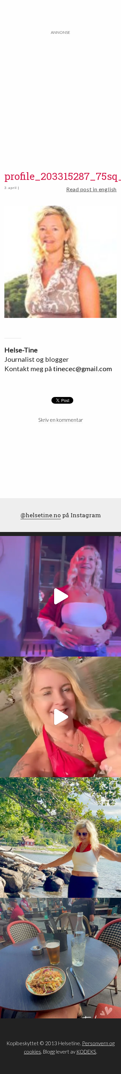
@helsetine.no (41, 515)
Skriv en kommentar (60, 420)
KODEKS (86, 1052)
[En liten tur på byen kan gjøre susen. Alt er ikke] (60, 596)
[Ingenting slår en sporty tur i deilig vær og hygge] (60, 837)
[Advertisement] (60, 96)
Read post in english (91, 189)
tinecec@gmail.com (82, 368)
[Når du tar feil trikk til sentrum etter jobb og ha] (60, 958)
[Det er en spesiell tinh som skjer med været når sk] (60, 717)
